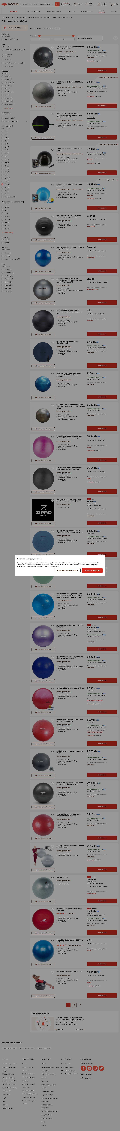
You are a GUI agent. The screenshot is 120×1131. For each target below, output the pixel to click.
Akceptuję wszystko (92, 570)
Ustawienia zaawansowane (67, 570)
